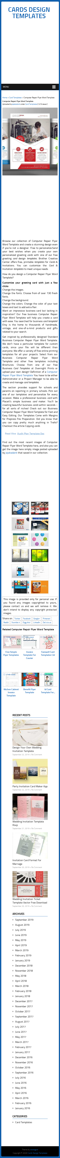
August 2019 (22, 924)
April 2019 (21, 945)
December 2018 (23, 965)
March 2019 (21, 950)
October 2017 (22, 1011)
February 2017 (23, 1047)
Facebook (27, 619)
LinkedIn (36, 622)
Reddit (6, 622)
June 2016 (21, 1082)
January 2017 (22, 1052)
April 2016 (21, 1092)
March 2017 (21, 1042)
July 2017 (20, 1026)
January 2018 (22, 996)
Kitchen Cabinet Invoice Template (11, 692)
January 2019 (22, 960)
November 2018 (24, 970)
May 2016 (20, 1087)
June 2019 (21, 935)
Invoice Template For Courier (29, 655)
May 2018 (20, 975)
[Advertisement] (30, 52)
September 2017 (24, 1016)
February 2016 (23, 1103)
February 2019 (23, 955)
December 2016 (23, 1057)
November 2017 (24, 1006)
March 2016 (21, 1098)
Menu (6, 86)
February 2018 (23, 991)
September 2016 (24, 1072)
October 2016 (22, 1067)
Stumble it (16, 622)
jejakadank (16, 104)
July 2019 (20, 929)
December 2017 (23, 1001)
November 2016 (24, 1062)
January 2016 (22, 1108)
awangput (34, 1149)
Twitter (17, 619)
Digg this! (26, 622)
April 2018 (21, 980)
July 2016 (20, 1077)
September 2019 (24, 919)
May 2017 (20, 1036)
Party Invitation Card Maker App (30, 786)
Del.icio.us (47, 622)
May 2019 (20, 940)
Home (4, 97)
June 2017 (21, 1031)
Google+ (36, 619)
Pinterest (46, 619)
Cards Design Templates (29, 13)
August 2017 (22, 1021)
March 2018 (21, 985)
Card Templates (15, 97)
